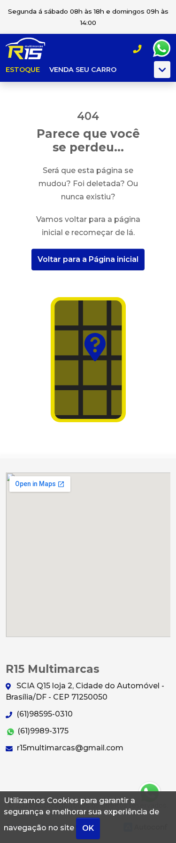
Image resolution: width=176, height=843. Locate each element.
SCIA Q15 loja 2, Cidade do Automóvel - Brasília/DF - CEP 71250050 (85, 691)
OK (88, 828)
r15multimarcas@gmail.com (69, 747)
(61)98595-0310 (44, 713)
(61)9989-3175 (42, 730)
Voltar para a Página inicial (88, 259)
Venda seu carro (82, 69)
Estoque (23, 69)
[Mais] (162, 69)
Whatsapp (161, 48)
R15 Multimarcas (31, 48)
